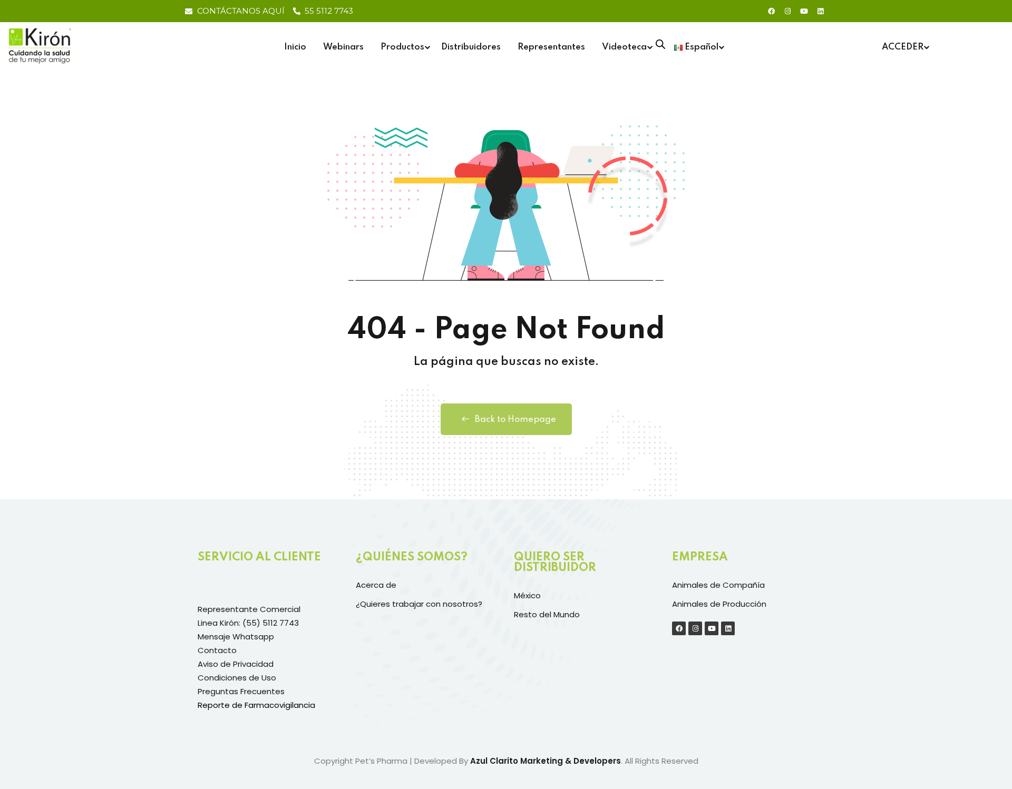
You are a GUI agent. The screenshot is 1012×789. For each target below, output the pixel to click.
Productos (402, 47)
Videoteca (624, 47)
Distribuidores (471, 47)
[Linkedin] (820, 11)
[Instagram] (787, 11)
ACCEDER (902, 47)
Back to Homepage (515, 419)
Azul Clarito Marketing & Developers (545, 760)
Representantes (551, 47)
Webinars (343, 47)
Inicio (295, 47)
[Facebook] (771, 11)
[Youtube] (804, 11)
